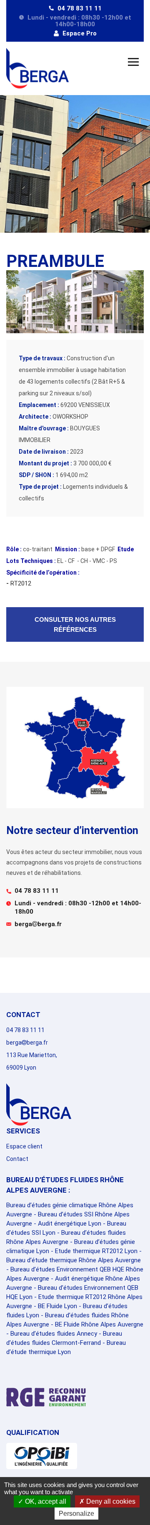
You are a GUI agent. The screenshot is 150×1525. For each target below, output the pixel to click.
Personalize (76, 1513)
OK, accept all (44, 1501)
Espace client (24, 1146)
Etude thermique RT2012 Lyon (96, 1251)
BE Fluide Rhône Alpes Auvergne (99, 1324)
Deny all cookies (110, 1501)
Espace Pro (79, 33)
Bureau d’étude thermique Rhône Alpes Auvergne (73, 1260)
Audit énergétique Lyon (69, 1223)
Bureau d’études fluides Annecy (53, 1333)
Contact (17, 1159)
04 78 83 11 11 (79, 8)
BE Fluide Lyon (57, 1306)
